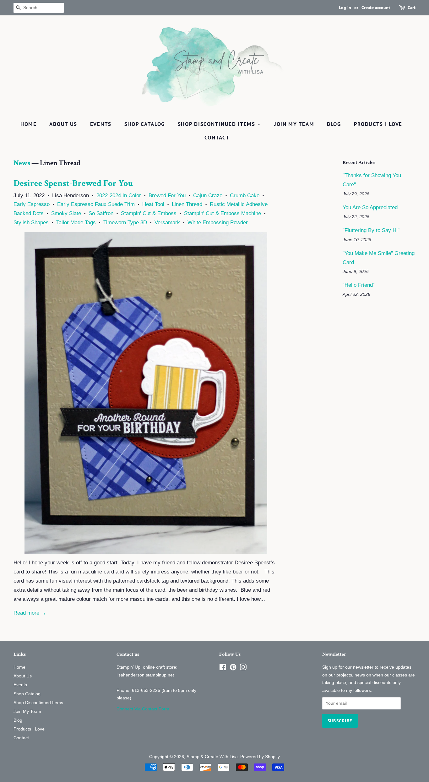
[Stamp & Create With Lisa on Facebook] (222, 668)
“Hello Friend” (359, 285)
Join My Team (294, 124)
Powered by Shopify (260, 756)
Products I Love (378, 124)
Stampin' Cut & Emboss (148, 213)
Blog (334, 124)
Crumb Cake (244, 195)
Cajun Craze (207, 195)
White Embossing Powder (217, 222)
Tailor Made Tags (76, 222)
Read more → (30, 613)
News (22, 163)
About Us (63, 124)
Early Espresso (32, 204)
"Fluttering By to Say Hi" (371, 230)
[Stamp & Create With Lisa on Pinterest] (233, 668)
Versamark (167, 222)
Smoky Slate (66, 213)
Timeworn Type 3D (125, 222)
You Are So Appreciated (370, 207)
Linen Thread (187, 204)
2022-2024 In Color (118, 195)
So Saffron (101, 213)
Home (28, 124)
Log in (345, 7)
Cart (411, 7)
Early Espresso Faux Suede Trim (96, 204)
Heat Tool (153, 204)
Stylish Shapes (31, 222)
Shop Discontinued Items (217, 124)
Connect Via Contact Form (143, 708)
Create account (375, 7)
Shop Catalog (144, 124)
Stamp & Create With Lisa (212, 756)
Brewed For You (167, 195)
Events (100, 124)
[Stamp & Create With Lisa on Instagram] (243, 668)
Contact (217, 137)
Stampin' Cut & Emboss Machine (222, 213)
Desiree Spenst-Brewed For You (73, 183)
